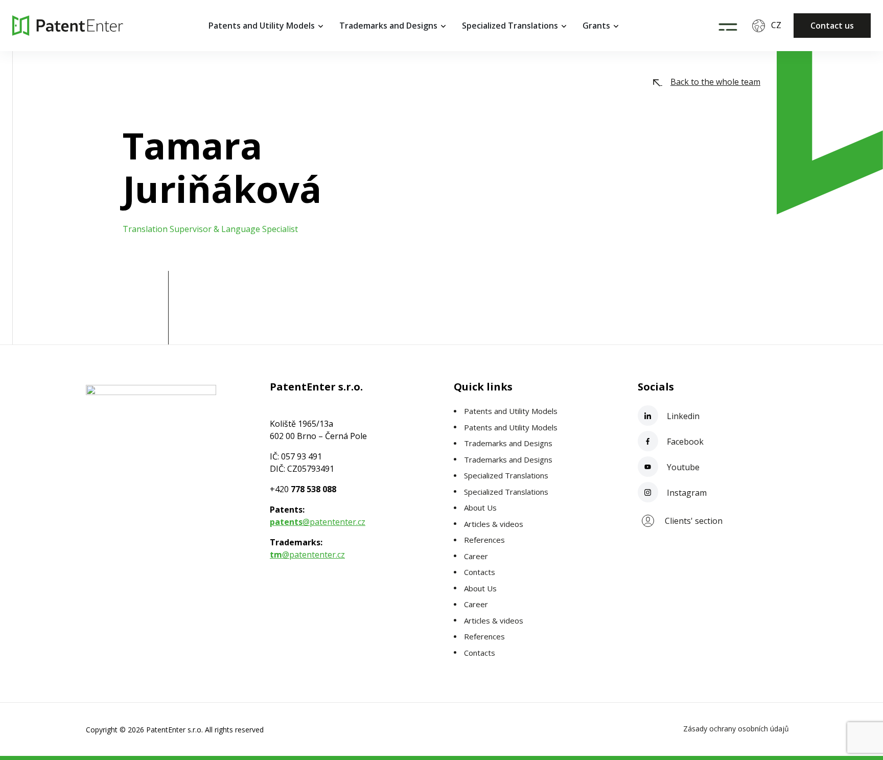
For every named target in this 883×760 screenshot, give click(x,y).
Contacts (479, 572)
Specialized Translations (510, 25)
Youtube (682, 467)
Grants (596, 25)
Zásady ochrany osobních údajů (736, 728)
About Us (480, 507)
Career (476, 556)
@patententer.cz (317, 521)
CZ (776, 25)
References (484, 540)
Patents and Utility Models (261, 25)
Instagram (686, 492)
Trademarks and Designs (388, 25)
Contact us (832, 25)
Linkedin (682, 416)
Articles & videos (493, 524)
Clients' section (694, 520)
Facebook (684, 441)
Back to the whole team (715, 81)
